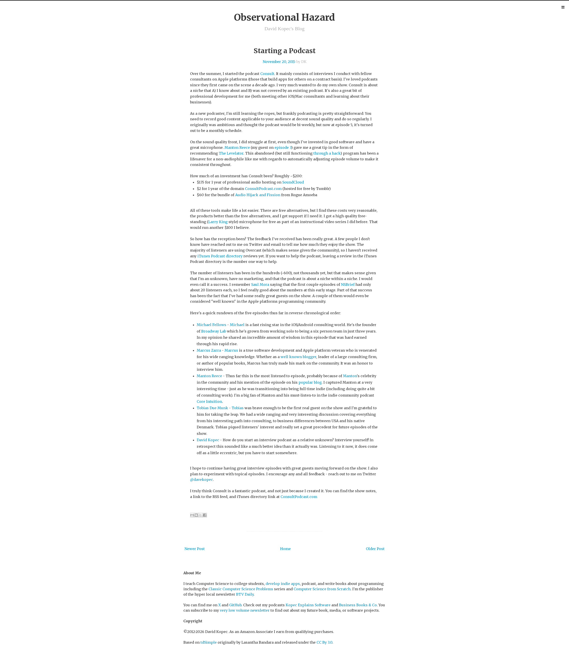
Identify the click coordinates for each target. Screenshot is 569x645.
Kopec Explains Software (308, 605)
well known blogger (298, 357)
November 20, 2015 (279, 61)
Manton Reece (237, 147)
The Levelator (231, 153)
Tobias (238, 408)
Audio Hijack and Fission (257, 195)
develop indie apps (283, 583)
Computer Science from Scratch (322, 589)
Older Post (375, 548)
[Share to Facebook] (204, 515)
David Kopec (208, 440)
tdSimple (208, 642)
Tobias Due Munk (212, 408)
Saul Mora (260, 284)
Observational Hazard (284, 17)
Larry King (218, 222)
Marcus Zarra (209, 350)
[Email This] (192, 515)
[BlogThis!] (196, 515)
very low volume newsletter (245, 610)
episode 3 (282, 147)
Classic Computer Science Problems (240, 589)
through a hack (327, 153)
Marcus (231, 350)
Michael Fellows (211, 324)
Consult (267, 73)
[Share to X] (200, 515)
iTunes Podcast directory (219, 256)
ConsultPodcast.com (263, 188)
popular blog (310, 382)
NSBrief (348, 284)
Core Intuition (209, 401)
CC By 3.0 (324, 642)
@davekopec (201, 479)
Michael (237, 324)
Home (285, 548)
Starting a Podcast (285, 50)
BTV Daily (245, 594)
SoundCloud (293, 182)
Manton (350, 376)
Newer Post (194, 548)
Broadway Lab (213, 331)
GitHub (235, 605)
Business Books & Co (358, 605)
